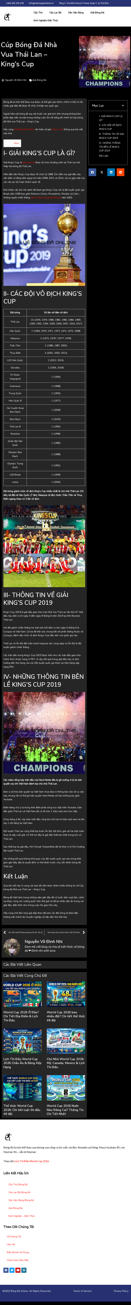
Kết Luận (103, 155)
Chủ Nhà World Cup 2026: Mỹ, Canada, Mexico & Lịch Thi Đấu (66, 1063)
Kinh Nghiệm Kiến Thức (46, 20)
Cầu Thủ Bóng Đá (18, 1184)
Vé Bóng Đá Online (24, 129)
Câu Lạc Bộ (55, 12)
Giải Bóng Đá (97, 12)
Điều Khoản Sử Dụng (18, 1252)
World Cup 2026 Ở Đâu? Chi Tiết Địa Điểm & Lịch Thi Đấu (21, 1016)
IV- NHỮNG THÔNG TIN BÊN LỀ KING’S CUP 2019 (109, 146)
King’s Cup (57, 129)
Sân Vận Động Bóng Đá (21, 1200)
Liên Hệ (11, 1244)
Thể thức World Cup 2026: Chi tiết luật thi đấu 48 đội (21, 1110)
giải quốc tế (29, 162)
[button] (123, 105)
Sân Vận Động (76, 12)
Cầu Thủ (38, 12)
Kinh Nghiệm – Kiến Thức (22, 1216)
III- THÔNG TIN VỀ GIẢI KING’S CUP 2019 (111, 136)
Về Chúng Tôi (14, 1236)
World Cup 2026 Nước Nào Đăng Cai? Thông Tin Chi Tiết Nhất (65, 1110)
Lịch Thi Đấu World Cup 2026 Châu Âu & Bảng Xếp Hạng (22, 1063)
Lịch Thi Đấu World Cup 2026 (31, 1161)
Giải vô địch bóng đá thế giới (46, 197)
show (16, 143)
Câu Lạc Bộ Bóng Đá (19, 1192)
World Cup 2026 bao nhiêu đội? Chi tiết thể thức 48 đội (66, 1016)
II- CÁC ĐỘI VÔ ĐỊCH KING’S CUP (110, 127)
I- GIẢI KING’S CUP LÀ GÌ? (111, 118)
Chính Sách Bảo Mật (17, 1260)
